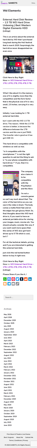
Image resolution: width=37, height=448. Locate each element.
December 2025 (10, 320)
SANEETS (12, 3)
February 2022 (9, 370)
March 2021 (8, 393)
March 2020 (8, 408)
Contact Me (29, 437)
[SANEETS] (4, 3)
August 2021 (9, 384)
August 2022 (9, 355)
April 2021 (8, 390)
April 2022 (8, 364)
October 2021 (9, 381)
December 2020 (10, 399)
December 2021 (10, 376)
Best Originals (9, 437)
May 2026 (7, 314)
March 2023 (8, 344)
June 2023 (7, 338)
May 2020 (7, 405)
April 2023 (8, 341)
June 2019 (7, 425)
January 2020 (9, 411)
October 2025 (9, 323)
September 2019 (10, 416)
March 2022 (8, 367)
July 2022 (7, 358)
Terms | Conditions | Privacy (18, 440)
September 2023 (10, 335)
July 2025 (7, 326)
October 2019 (9, 414)
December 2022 (10, 349)
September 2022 (10, 352)
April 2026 (8, 317)
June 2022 (7, 361)
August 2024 (9, 329)
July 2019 (7, 422)
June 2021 (7, 387)
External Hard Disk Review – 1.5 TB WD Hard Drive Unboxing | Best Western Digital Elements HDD (18, 24)
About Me (19, 437)
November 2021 (10, 379)
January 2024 (9, 332)
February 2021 (9, 396)
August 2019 (9, 419)
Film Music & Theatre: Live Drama (18, 434)
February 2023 (9, 346)
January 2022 (9, 373)
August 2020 (9, 402)
